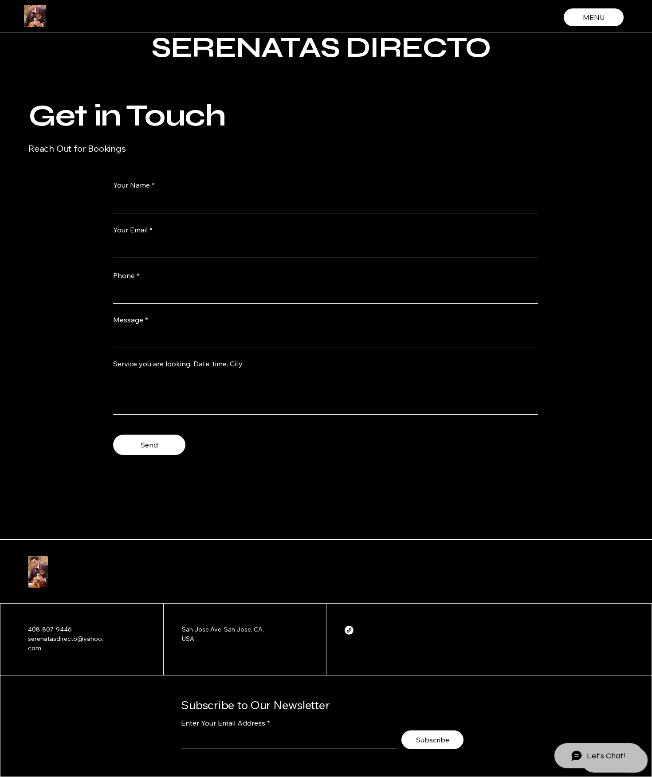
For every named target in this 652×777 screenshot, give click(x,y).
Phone (124, 275)
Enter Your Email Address (223, 722)
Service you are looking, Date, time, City (178, 363)
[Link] (349, 630)
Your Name (131, 184)
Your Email (130, 229)
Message (128, 319)
